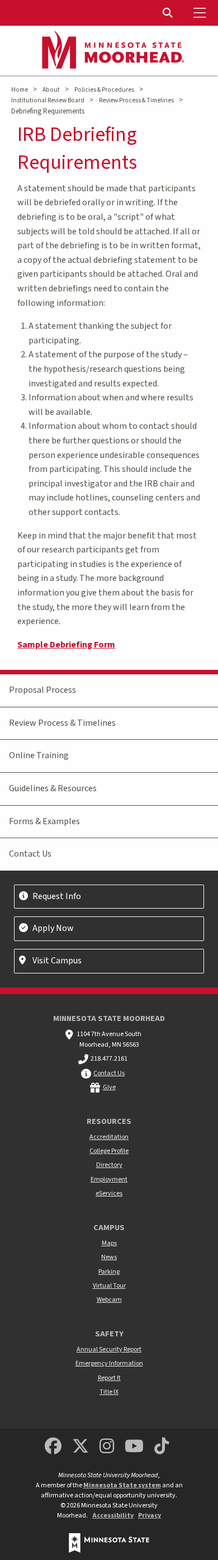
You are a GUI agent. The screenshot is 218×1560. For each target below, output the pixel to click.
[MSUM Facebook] (53, 1447)
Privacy (149, 1515)
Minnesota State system (122, 1485)
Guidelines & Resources (53, 788)
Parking (109, 1272)
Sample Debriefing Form (66, 645)
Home (19, 89)
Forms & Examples (44, 821)
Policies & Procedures (104, 89)
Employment (109, 1179)
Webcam (109, 1299)
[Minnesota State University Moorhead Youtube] (134, 1447)
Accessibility (113, 1515)
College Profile (109, 1151)
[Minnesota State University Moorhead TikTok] (162, 1447)
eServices (109, 1193)
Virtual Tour (109, 1285)
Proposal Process (42, 690)
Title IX (109, 1392)
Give (109, 1087)
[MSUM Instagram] (107, 1447)
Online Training (39, 755)
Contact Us (30, 854)
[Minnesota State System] (109, 1543)
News (109, 1257)
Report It (109, 1378)
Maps (109, 1243)
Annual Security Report (109, 1349)
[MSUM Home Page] (109, 51)
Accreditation (109, 1137)
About (51, 89)
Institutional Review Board (47, 100)
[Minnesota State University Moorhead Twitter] (80, 1447)
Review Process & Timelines (136, 100)
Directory (109, 1165)
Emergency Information (109, 1363)
